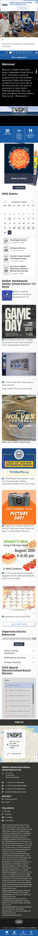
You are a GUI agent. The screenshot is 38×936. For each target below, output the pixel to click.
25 (14, 228)
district (6, 796)
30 (5, 232)
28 (28, 228)
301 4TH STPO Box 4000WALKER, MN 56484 (12, 775)
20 (24, 223)
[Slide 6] (24, 52)
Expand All (20, 188)
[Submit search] (33, 639)
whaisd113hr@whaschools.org (16, 792)
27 (24, 228)
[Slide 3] (14, 52)
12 (19, 219)
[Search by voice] (35, 639)
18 (14, 223)
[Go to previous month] (5, 202)
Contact (7, 802)
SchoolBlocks (22, 928)
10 (9, 219)
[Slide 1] (7, 52)
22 (33, 223)
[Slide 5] (21, 52)
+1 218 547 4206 (11, 786)
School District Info (11, 799)
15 (33, 219)
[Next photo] (6, 379)
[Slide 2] (10, 52)
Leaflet (20, 761)
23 (5, 228)
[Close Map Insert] (32, 731)
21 (28, 223)
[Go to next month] (33, 202)
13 (24, 219)
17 (9, 223)
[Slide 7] (28, 52)
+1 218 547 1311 (15, 754)
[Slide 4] (17, 52)
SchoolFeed (32, 928)
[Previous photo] (3, 379)
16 (5, 223)
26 (19, 228)
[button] (19, 685)
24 (9, 228)
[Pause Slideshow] (36, 52)
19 (19, 223)
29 (33, 228)
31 (9, 232)
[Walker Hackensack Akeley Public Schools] (13, 291)
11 (14, 219)
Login (19, 922)
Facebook (8, 814)
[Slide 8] (31, 52)
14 (28, 219)
